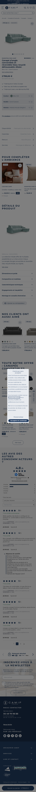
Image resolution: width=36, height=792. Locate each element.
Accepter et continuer (18, 421)
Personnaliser (18, 417)
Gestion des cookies (14, 397)
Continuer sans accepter (18, 372)
